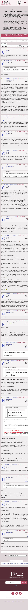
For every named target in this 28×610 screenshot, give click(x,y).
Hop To (6, 555)
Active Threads (19, 37)
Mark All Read (10, 563)
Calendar (13, 37)
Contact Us (15, 563)
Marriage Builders (7, 34)
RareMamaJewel (14, 342)
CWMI (15, 78)
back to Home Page (5, 2)
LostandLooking (14, 60)
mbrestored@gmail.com (7, 30)
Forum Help (20, 563)
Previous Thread (9, 40)
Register (25, 34)
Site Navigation (25, 2)
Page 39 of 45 (4, 46)
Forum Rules (4, 563)
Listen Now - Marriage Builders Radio (19, 3)
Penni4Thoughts (14, 184)
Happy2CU (15, 235)
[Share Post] (26, 48)
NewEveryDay (14, 321)
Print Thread (3, 43)
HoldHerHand (14, 360)
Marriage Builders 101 (17, 35)
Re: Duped (6, 48)
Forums (14, 34)
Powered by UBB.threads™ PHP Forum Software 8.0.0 (14, 601)
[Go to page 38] (10, 46)
